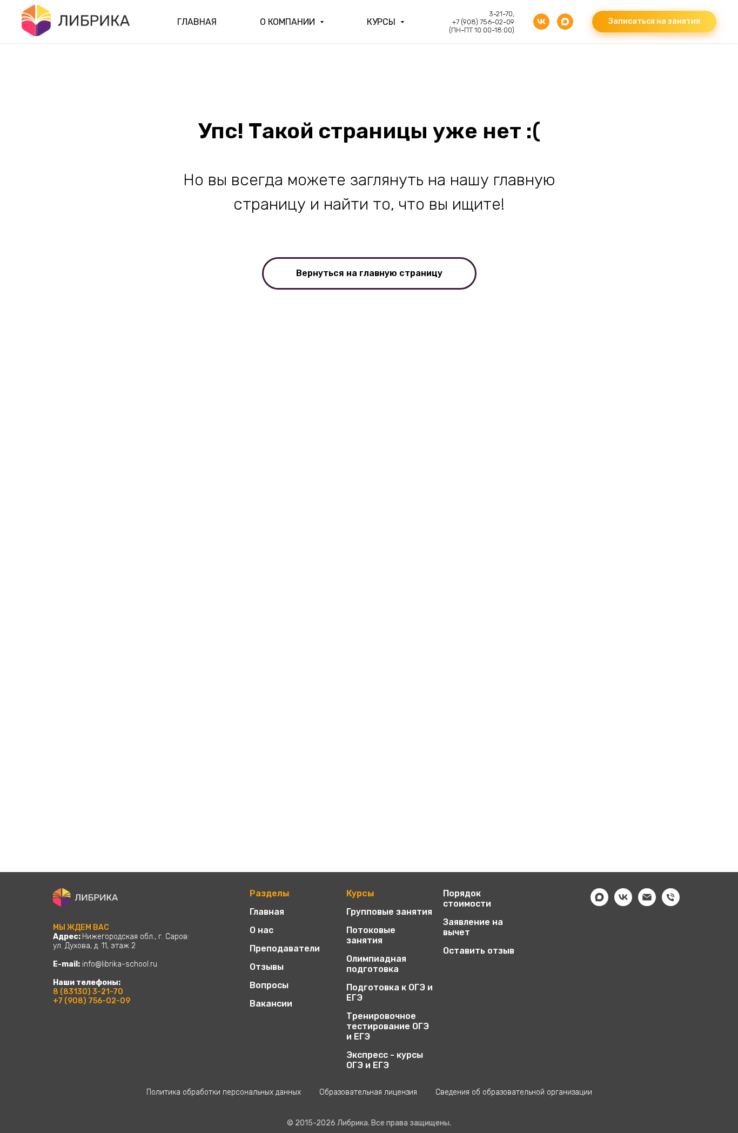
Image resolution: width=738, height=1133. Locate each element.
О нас (261, 930)
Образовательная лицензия (368, 1092)
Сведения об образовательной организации (513, 1092)
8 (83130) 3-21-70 (88, 991)
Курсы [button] (382, 22)
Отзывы (267, 967)
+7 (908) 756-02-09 (91, 1000)
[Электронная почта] (647, 903)
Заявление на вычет (473, 927)
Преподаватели (285, 948)
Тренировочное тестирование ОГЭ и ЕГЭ (387, 1026)
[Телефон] (671, 903)
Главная (197, 22)
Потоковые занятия (370, 935)
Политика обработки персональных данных (223, 1092)
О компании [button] (288, 22)
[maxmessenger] (565, 22)
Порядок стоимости (467, 898)
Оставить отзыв (478, 951)
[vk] (623, 903)
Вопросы (269, 985)
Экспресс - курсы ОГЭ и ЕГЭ (384, 1060)
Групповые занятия (389, 912)
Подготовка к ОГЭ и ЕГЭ (389, 992)
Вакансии (271, 1003)
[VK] (541, 22)
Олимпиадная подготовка (376, 964)
